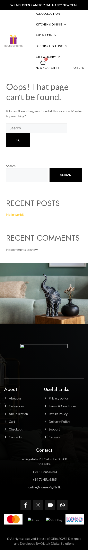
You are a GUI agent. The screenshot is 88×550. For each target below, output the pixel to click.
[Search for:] (36, 128)
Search (11, 166)
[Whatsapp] (62, 505)
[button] (51, 24)
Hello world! (15, 214)
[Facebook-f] (25, 505)
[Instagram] (38, 505)
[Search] (18, 140)
